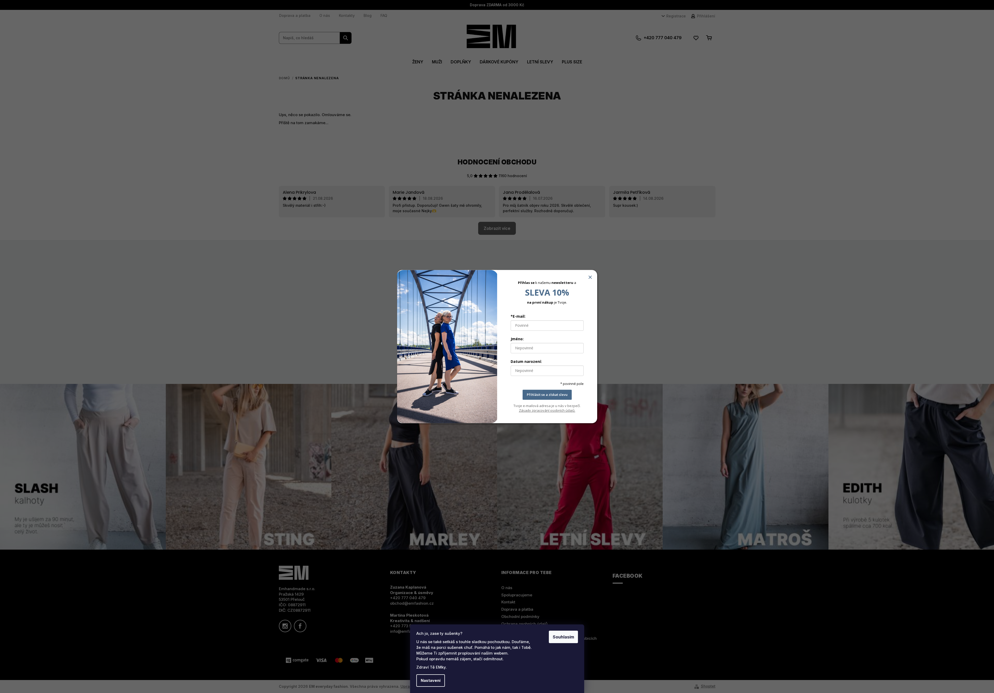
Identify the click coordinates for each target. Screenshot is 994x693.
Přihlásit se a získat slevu (547, 394)
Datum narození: (526, 361)
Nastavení (430, 680)
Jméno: (517, 339)
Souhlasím (563, 636)
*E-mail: (518, 316)
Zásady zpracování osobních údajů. (547, 410)
